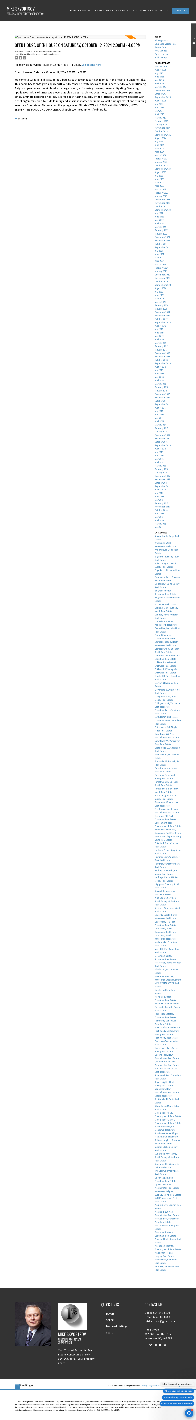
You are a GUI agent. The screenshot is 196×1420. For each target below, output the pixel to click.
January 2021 (161, 271)
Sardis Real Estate (164, 1096)
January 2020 (161, 309)
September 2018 (163, 363)
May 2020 (159, 298)
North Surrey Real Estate (167, 1003)
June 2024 (159, 145)
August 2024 (160, 138)
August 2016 (160, 448)
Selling (131, 10)
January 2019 (161, 350)
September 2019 (163, 322)
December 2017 (162, 394)
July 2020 (159, 292)
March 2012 (160, 524)
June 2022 (159, 216)
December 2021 (162, 237)
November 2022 (162, 203)
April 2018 (159, 380)
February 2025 (161, 121)
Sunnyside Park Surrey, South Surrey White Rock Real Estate (167, 1157)
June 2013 (159, 513)
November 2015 (162, 479)
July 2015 (159, 493)
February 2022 (161, 230)
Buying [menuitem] (119, 10)
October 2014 (161, 510)
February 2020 (162, 305)
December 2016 (162, 435)
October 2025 (161, 94)
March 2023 (160, 189)
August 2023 (160, 172)
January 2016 (161, 472)
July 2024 (159, 141)
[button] (180, 11)
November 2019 (162, 315)
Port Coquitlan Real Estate (167, 1027)
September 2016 (163, 445)
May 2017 (159, 418)
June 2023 (159, 179)
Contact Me (181, 10)
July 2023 (159, 176)
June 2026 (159, 76)
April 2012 (159, 520)
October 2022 (161, 206)
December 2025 (162, 90)
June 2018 (159, 373)
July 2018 (159, 370)
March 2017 (160, 425)
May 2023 (159, 182)
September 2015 (163, 486)
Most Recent (161, 66)
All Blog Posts (161, 40)
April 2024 (159, 152)
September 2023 (163, 169)
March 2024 (160, 155)
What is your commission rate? (179, 1391)
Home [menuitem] (73, 10)
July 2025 (159, 104)
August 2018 (160, 367)
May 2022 (159, 220)
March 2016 (160, 466)
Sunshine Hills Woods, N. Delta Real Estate (41, 54)
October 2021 (161, 244)
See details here (91, 64)
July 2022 (159, 213)
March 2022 (160, 227)
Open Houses (161, 54)
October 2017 (161, 401)
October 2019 (161, 319)
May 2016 (159, 459)
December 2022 (162, 199)
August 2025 (160, 100)
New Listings (161, 50)
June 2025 (159, 107)
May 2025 (159, 111)
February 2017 (161, 428)
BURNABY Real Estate (165, 604)
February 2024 (162, 158)
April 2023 (159, 186)
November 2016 (162, 438)
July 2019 (159, 329)
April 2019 (159, 339)
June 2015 (159, 496)
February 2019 (161, 346)
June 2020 (159, 295)
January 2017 (161, 431)
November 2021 (162, 240)
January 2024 (161, 162)
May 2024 (159, 148)
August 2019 (160, 326)
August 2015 (160, 489)
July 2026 (159, 73)
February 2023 (161, 193)
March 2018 (160, 384)
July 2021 (159, 251)
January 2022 (161, 234)
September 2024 (163, 135)
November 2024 (162, 128)
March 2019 (160, 343)
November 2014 (162, 506)
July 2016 (159, 452)
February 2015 (161, 503)
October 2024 (161, 131)
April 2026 (159, 83)
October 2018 (161, 360)
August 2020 (160, 288)
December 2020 (162, 274)
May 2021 (159, 257)
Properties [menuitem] (84, 10)
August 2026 (160, 70)
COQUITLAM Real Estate (166, 717)
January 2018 (161, 390)
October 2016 (161, 442)
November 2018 (162, 356)
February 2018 (161, 387)
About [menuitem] (163, 10)
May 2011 (159, 527)
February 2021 (161, 268)
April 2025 (159, 114)
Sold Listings (161, 57)
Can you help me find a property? (177, 1404)
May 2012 (159, 517)
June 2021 (159, 254)
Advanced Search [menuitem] (104, 10)
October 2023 (161, 165)
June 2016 (159, 455)
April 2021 (159, 261)
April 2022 (159, 223)
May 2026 (159, 80)
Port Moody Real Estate (166, 1038)
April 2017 (159, 421)
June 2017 (159, 414)
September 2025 (163, 97)
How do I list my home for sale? (178, 1397)
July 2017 (159, 411)
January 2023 (161, 196)
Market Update (148, 10)
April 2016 (159, 462)
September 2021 (163, 247)
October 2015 (161, 483)
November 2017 (162, 397)
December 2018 (162, 353)
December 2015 (162, 476)
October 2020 (161, 281)
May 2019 (159, 336)
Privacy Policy (147, 1386)
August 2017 (160, 408)
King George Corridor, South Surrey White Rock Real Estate (167, 901)
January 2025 (161, 124)
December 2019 (162, 312)
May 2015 (159, 500)
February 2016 (161, 469)
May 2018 (159, 377)
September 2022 (163, 210)
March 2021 (160, 264)
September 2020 (163, 285)
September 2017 (163, 404)
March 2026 (160, 87)
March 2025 (160, 118)
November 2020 (162, 278)
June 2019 (159, 332)
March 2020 (160, 302)
